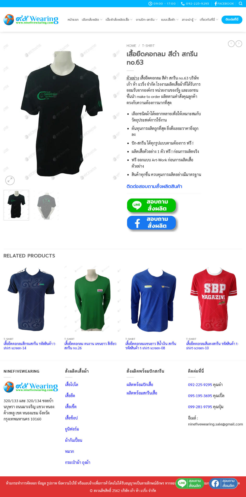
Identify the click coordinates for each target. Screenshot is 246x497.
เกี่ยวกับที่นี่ (207, 19)
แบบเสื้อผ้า (168, 19)
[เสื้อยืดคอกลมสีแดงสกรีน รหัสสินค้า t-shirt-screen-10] (214, 300)
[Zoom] (10, 180)
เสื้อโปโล (71, 384)
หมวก (69, 451)
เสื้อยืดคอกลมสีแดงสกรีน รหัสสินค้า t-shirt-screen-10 (212, 345)
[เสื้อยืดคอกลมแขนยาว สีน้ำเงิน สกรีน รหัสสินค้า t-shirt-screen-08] (153, 300)
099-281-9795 (200, 406)
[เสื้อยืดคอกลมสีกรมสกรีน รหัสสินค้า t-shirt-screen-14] (32, 300)
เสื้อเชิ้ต (71, 406)
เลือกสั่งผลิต (90, 19)
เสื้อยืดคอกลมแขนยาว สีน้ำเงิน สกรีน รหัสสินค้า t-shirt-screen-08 (150, 345)
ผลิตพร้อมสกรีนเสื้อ (142, 392)
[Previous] (12, 113)
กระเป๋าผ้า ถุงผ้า (77, 462)
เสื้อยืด (70, 395)
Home (131, 45)
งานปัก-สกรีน (145, 19)
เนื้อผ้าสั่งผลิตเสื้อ (117, 19)
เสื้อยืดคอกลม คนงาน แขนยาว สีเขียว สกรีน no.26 (90, 345)
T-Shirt (148, 45)
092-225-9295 (200, 384)
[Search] (240, 3)
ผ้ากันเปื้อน (73, 440)
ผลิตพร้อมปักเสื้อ (140, 384)
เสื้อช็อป (71, 417)
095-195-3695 (200, 395)
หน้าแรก (73, 19)
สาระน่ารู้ (187, 19)
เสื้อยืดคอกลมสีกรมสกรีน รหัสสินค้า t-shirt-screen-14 (30, 345)
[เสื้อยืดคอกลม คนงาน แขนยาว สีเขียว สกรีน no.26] (92, 300)
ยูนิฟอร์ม (72, 428)
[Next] (111, 113)
